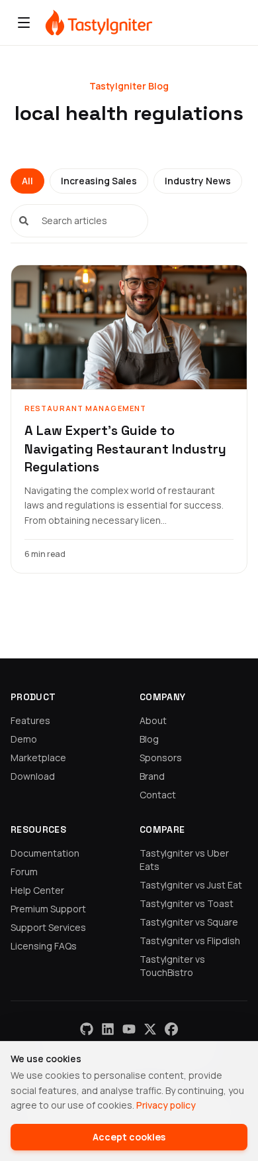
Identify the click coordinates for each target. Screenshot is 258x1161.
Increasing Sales (99, 180)
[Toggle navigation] (24, 22)
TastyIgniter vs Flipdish (190, 940)
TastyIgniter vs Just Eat (191, 885)
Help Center (37, 890)
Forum (24, 871)
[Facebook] (171, 1029)
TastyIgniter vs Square (189, 922)
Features (30, 720)
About (153, 720)
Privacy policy (166, 1105)
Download (33, 776)
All (27, 180)
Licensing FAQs (44, 946)
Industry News (198, 180)
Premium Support (48, 908)
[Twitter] (150, 1029)
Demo (24, 739)
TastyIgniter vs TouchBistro (172, 966)
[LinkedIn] (107, 1029)
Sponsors (161, 757)
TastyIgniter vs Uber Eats (184, 860)
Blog (149, 739)
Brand (152, 776)
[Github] (86, 1029)
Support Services (48, 927)
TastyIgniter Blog (129, 86)
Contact (158, 794)
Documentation (45, 853)
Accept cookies (129, 1136)
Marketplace (38, 757)
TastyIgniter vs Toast (187, 903)
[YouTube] (129, 1029)
